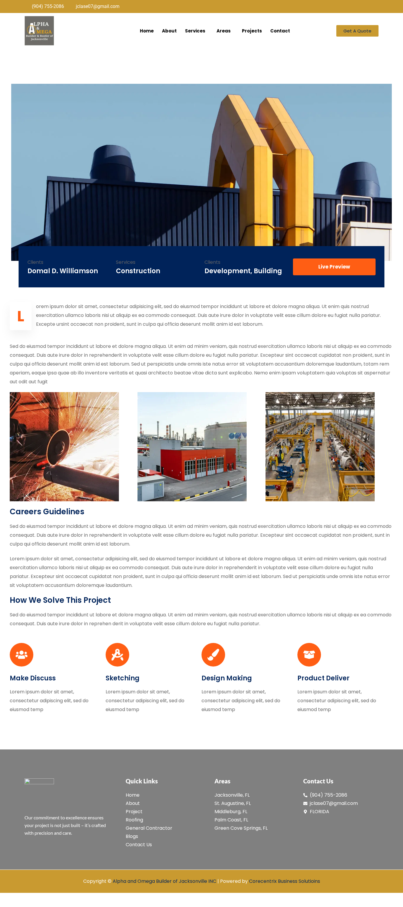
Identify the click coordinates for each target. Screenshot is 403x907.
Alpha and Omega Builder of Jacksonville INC (164, 881)
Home (147, 31)
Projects (252, 31)
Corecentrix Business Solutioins (284, 881)
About (169, 31)
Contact (280, 31)
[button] (196, 30)
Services (195, 31)
